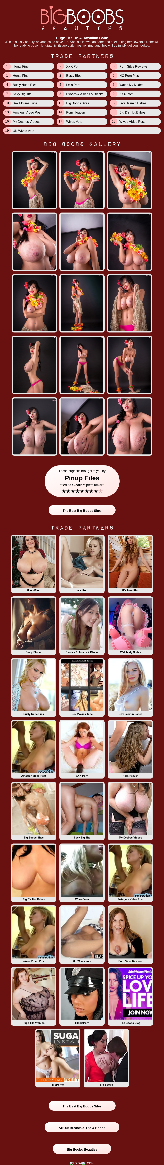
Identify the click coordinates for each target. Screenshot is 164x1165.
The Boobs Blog (130, 1022)
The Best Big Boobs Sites (82, 510)
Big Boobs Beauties (82, 1149)
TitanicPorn (82, 1022)
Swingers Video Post (130, 899)
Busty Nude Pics (33, 714)
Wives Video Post (34, 961)
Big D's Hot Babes (34, 899)
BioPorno (58, 1084)
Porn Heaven (130, 775)
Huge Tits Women (34, 1022)
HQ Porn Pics (130, 590)
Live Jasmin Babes (130, 714)
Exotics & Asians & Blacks (82, 652)
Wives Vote (82, 899)
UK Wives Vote (82, 961)
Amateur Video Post (33, 775)
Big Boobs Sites (34, 837)
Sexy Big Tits (82, 837)
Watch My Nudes (130, 652)
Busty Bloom (34, 652)
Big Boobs (106, 1084)
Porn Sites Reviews (130, 961)
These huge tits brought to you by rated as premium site (82, 481)
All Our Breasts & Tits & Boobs (82, 1128)
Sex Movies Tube (82, 714)
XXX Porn (82, 775)
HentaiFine (33, 590)
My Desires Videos (130, 837)
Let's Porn (82, 590)
